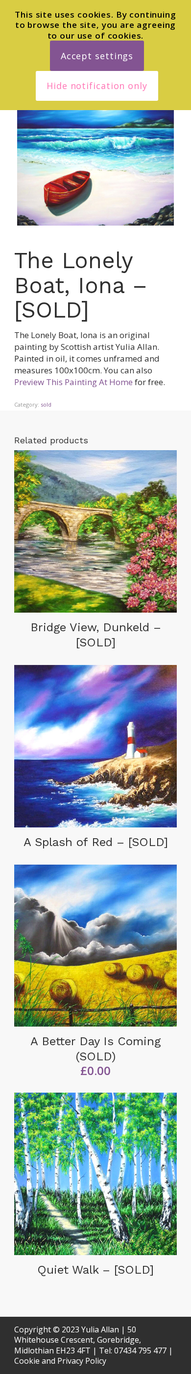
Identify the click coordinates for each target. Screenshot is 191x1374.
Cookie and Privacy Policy (60, 1360)
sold (46, 404)
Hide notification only (97, 86)
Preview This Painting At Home (73, 382)
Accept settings (97, 56)
